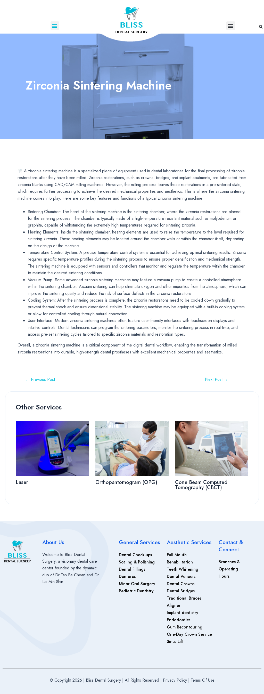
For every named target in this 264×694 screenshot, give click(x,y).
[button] (55, 25)
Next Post (216, 379)
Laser (23, 482)
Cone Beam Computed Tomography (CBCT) (201, 485)
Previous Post (40, 379)
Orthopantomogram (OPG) (126, 482)
